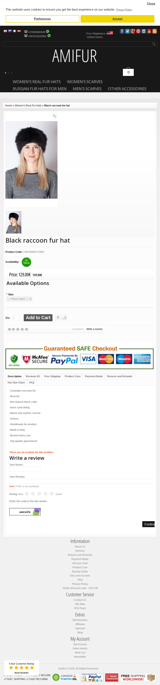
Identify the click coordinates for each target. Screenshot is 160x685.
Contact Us (80, 600)
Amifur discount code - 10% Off (80, 588)
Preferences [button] (42, 18)
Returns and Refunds (119, 376)
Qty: (7, 317)
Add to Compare (64, 317)
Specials (80, 628)
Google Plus (133, 31)
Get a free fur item (80, 575)
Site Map (80, 604)
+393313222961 (37, 36)
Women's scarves (84, 81)
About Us (80, 546)
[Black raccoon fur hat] (13, 222)
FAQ (31, 382)
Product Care (73, 376)
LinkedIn (143, 31)
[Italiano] (14, 31)
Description (14, 376)
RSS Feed (80, 608)
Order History (80, 648)
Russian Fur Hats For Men (39, 88)
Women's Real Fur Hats (37, 81)
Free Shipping (52, 376)
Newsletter (80, 657)
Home (8, 105)
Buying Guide (80, 571)
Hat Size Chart (16, 382)
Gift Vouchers (80, 620)
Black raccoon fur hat (57, 105)
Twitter (127, 31)
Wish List (80, 652)
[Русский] (10, 31)
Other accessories (127, 88)
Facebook (122, 31)
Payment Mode (94, 376)
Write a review (94, 329)
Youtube (149, 31)
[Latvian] (19, 31)
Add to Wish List (58, 317)
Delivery (80, 551)
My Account (80, 644)
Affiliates (80, 624)
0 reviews (77, 329)
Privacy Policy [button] (124, 9)
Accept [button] (117, 18)
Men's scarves (87, 88)
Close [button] (151, 3)
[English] (5, 31)
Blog (154, 31)
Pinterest (138, 31)
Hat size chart (80, 563)
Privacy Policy (80, 584)
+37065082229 (36, 32)
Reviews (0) (33, 376)
